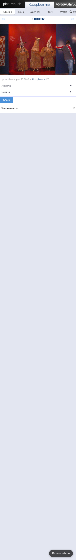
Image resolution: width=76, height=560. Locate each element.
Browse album (61, 553)
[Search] (71, 12)
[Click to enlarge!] (38, 49)
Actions (6, 85)
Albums (7, 12)
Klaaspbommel (39, 4)
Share (6, 99)
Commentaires (9, 108)
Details (6, 92)
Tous (21, 12)
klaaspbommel (39, 79)
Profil (50, 12)
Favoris (63, 12)
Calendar (35, 12)
